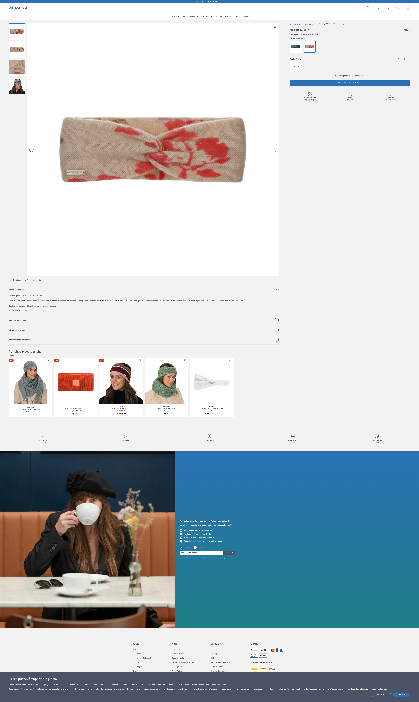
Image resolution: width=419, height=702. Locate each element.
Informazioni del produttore (19, 340)
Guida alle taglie (404, 59)
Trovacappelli (177, 649)
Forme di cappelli (178, 654)
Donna (185, 16)
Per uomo (201, 547)
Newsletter (136, 671)
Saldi (246, 16)
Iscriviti (229, 553)
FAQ (134, 649)
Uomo (192, 16)
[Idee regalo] (367, 7)
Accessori (229, 16)
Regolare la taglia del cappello (183, 662)
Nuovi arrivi (175, 16)
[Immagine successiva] (274, 149)
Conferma (401, 695)
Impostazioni (381, 695)
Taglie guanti (177, 667)
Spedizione (136, 654)
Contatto (214, 649)
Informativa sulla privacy (217, 558)
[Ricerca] (378, 7)
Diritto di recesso (217, 667)
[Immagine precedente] (31, 149)
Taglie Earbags (177, 671)
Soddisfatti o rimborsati (141, 658)
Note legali (215, 654)
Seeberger (299, 30)
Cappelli (200, 16)
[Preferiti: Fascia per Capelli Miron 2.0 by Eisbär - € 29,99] (139, 360)
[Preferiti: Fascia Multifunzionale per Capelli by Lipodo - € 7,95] (230, 360)
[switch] (412, 693)
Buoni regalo (137, 667)
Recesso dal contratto (219, 671)
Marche (239, 16)
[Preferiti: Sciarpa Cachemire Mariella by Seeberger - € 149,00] (49, 360)
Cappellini (219, 16)
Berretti (209, 16)
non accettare (143, 689)
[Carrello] (407, 7)
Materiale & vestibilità (17, 320)
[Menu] (415, 678)
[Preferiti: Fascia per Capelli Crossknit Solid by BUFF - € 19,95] (94, 360)
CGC (212, 658)
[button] (209, 2)
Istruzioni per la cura (17, 330)
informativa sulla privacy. (378, 689)
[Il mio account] (387, 7)
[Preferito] (275, 27)
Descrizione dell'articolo (18, 290)
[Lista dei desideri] (397, 7)
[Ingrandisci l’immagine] (153, 149)
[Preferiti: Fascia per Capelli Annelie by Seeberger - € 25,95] (185, 360)
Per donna (187, 547)
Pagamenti (136, 662)
